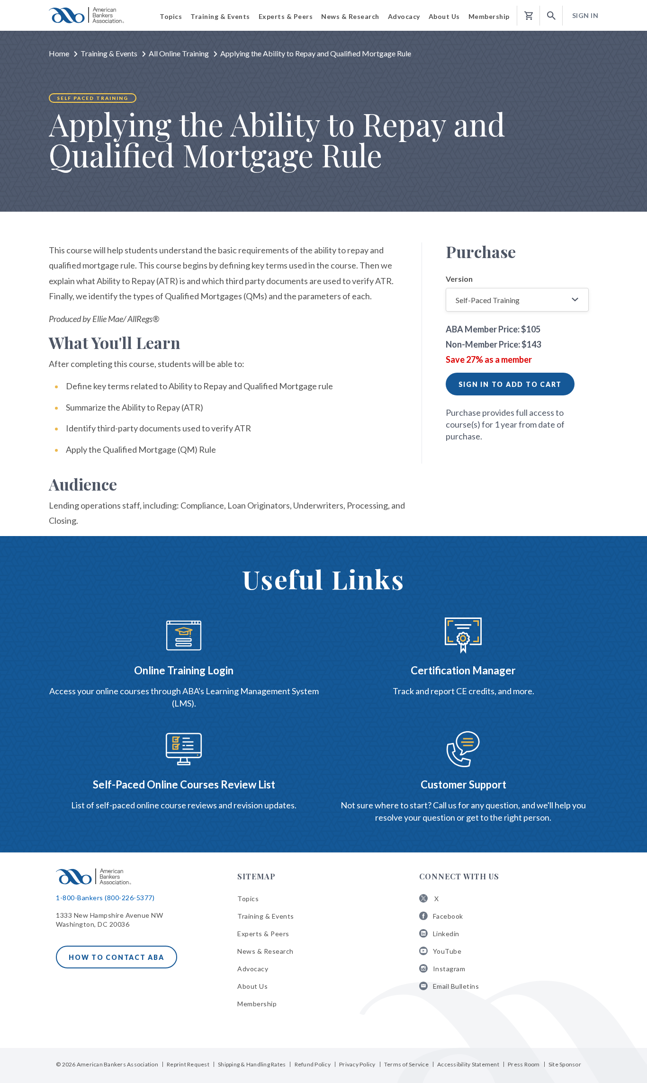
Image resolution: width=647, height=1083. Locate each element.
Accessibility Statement (468, 1064)
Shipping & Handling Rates (252, 1064)
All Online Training (179, 53)
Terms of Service (406, 1064)
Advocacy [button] (404, 16)
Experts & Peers (263, 934)
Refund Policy (313, 1064)
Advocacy (252, 969)
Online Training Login (184, 670)
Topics (248, 899)
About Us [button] (444, 16)
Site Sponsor (564, 1064)
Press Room (524, 1064)
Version (459, 278)
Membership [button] (489, 16)
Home (59, 53)
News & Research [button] (350, 16)
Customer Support (463, 784)
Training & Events (109, 53)
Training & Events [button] (220, 16)
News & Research (265, 951)
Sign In (585, 15)
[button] (551, 15)
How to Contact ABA (116, 957)
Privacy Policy (357, 1064)
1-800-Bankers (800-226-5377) (105, 898)
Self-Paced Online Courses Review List (184, 784)
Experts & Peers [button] (286, 16)
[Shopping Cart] (528, 15)
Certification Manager (463, 670)
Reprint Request (188, 1064)
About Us (252, 986)
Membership (257, 1004)
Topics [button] (171, 16)
